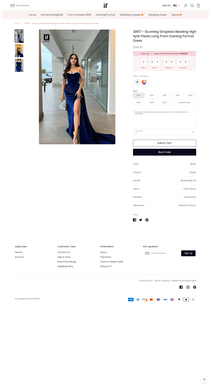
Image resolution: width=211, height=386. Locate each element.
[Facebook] (181, 287)
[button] (171, 5)
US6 (164, 95)
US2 (138, 95)
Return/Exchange (66, 261)
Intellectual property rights (183, 280)
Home (32, 15)
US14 (152, 102)
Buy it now (164, 152)
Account (19, 257)
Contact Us (63, 252)
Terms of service (162, 280)
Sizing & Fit (106, 266)
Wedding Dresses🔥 (132, 15)
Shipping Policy (65, 266)
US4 (152, 95)
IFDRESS (36, 298)
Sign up (188, 253)
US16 (164, 102)
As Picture (137, 82)
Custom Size (184, 102)
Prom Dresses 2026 (79, 15)
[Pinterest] (194, 287)
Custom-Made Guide (111, 261)
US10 (190, 95)
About (103, 252)
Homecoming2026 (52, 15)
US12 (139, 102)
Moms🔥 (177, 15)
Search (18, 252)
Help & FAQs (63, 257)
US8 (177, 95)
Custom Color (144, 82)
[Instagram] (187, 287)
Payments (105, 257)
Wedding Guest (157, 15)
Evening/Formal (105, 15)
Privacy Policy (146, 280)
